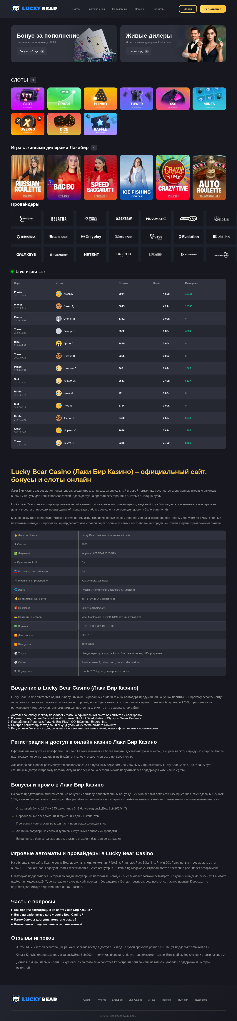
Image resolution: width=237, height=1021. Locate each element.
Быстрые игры (96, 8)
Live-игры (158, 8)
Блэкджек (117, 999)
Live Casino (135, 999)
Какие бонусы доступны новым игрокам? (45, 919)
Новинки (140, 8)
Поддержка (200, 999)
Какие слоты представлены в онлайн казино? (48, 924)
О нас (151, 999)
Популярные (120, 8)
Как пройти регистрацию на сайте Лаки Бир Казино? (53, 909)
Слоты (76, 8)
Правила (166, 999)
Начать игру (136, 51)
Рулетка (101, 999)
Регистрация (212, 8)
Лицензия (182, 999)
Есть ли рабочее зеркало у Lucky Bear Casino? (48, 914)
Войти (188, 8)
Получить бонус (29, 51)
